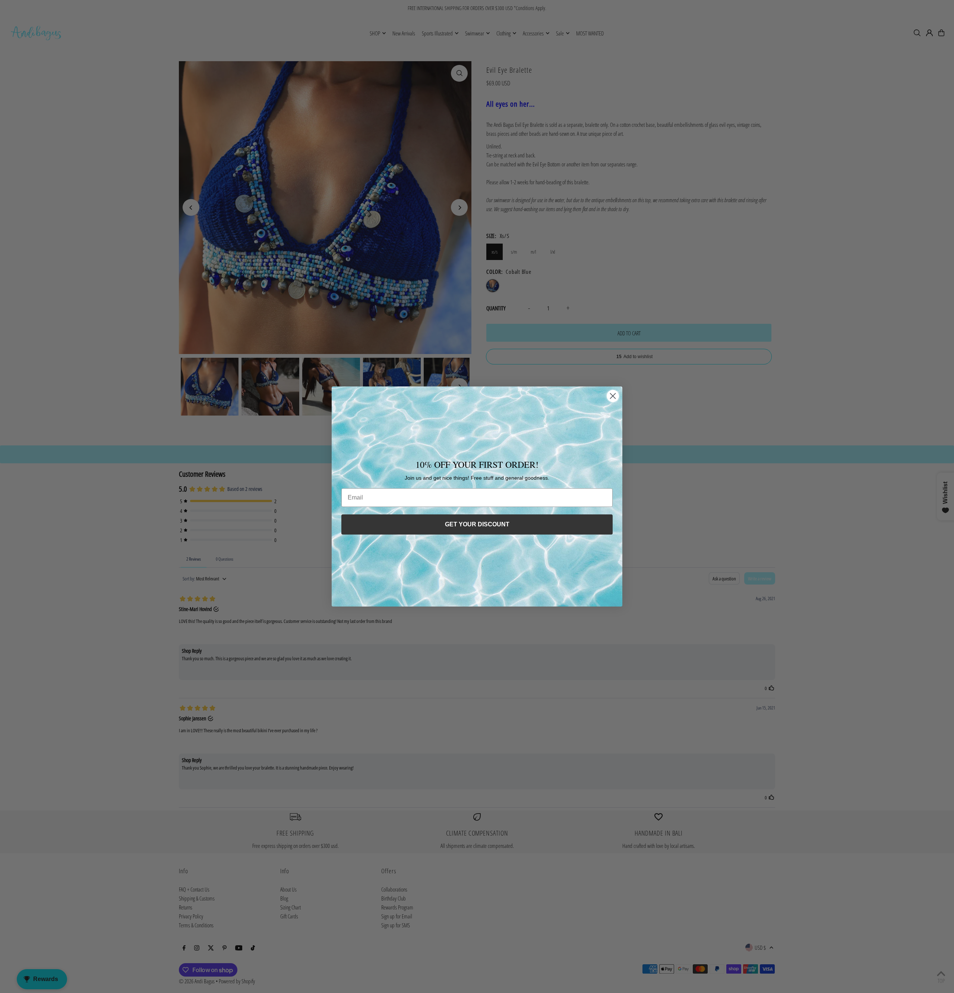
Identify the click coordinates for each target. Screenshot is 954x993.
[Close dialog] (612, 395)
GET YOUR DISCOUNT (477, 524)
